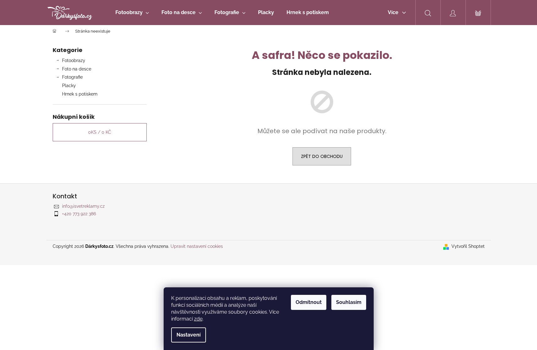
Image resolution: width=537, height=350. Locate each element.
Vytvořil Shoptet (468, 246)
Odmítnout (309, 302)
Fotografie (72, 77)
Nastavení (188, 335)
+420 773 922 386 (79, 213)
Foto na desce (76, 68)
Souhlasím (348, 302)
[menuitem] (132, 12)
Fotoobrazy (73, 60)
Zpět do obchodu (322, 156)
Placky (69, 85)
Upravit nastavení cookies (197, 246)
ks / (99, 132)
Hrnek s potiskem (79, 94)
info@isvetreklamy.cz (83, 206)
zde (198, 319)
